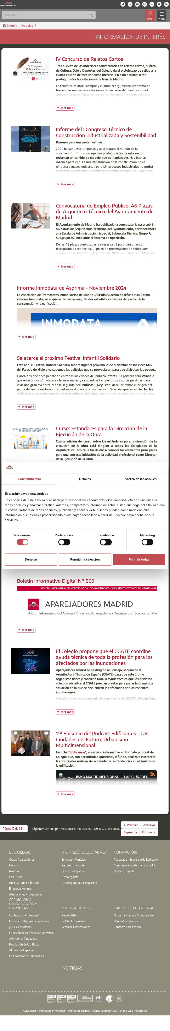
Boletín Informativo (74, 921)
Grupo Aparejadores (21, 859)
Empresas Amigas (20, 888)
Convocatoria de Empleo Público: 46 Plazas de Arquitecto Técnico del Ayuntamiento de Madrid (105, 211)
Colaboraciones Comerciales (26, 956)
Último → (148, 832)
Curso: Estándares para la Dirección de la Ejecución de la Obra (101, 431)
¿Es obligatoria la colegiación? (80, 882)
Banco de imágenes (126, 921)
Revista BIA (69, 915)
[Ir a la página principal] (8, 3)
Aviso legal (29, 1010)
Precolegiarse (70, 877)
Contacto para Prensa (127, 927)
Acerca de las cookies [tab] (141, 479)
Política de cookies (79, 1010)
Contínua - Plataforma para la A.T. (135, 865)
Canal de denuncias (105, 1010)
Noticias (14, 871)
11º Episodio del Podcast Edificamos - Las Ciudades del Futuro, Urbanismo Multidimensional (102, 739)
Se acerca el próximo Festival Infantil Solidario (68, 358)
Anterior (149, 825)
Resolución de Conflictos (24, 944)
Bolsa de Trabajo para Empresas (29, 921)
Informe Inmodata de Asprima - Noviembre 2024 (71, 288)
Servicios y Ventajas (74, 859)
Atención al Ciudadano (23, 938)
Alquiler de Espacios (21, 950)
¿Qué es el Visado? (20, 927)
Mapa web (126, 1010)
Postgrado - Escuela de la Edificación (136, 859)
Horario (14, 865)
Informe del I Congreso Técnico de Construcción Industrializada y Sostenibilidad (106, 132)
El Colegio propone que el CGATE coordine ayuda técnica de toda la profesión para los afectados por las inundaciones (104, 657)
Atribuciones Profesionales (26, 894)
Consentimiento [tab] (29, 479)
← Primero (131, 825)
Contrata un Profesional (24, 915)
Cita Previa (15, 877)
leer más (67, 107)
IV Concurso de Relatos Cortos (89, 59)
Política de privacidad (52, 1010)
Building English (124, 871)
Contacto (141, 1010)
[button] (14, 828)
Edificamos (77, 752)
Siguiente (130, 832)
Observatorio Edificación (24, 882)
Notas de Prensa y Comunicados (134, 915)
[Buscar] (91, 15)
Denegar (31, 559)
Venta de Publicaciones (76, 927)
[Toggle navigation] (161, 15)
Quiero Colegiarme (73, 871)
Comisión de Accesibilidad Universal (31, 932)
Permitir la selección (85, 559)
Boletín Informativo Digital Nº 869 (55, 581)
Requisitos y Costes (74, 865)
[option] (33, 859)
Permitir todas (139, 559)
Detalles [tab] (85, 479)
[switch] (64, 542)
